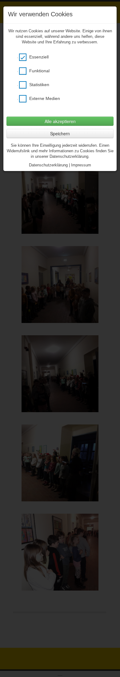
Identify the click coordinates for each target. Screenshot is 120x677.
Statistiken (38, 84)
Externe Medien (44, 98)
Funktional (39, 70)
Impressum (81, 165)
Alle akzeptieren (60, 121)
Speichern (60, 133)
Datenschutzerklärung (48, 165)
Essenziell (38, 56)
